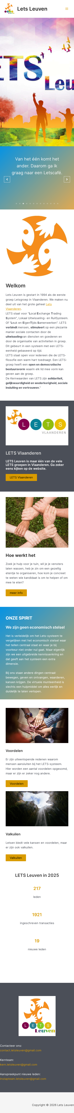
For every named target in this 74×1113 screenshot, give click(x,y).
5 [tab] (30, 203)
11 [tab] (50, 203)
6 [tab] (33, 203)
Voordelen (17, 783)
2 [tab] (20, 203)
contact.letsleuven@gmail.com (20, 1050)
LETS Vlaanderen (21, 477)
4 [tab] (26, 203)
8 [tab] (40, 203)
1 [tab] (16, 203)
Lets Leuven (32, 9)
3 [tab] (23, 203)
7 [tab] (37, 203)
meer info (16, 593)
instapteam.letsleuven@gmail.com (23, 1078)
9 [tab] (44, 203)
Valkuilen (16, 858)
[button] (7, 179)
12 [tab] (54, 203)
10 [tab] (47, 203)
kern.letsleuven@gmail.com (18, 1064)
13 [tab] (57, 203)
